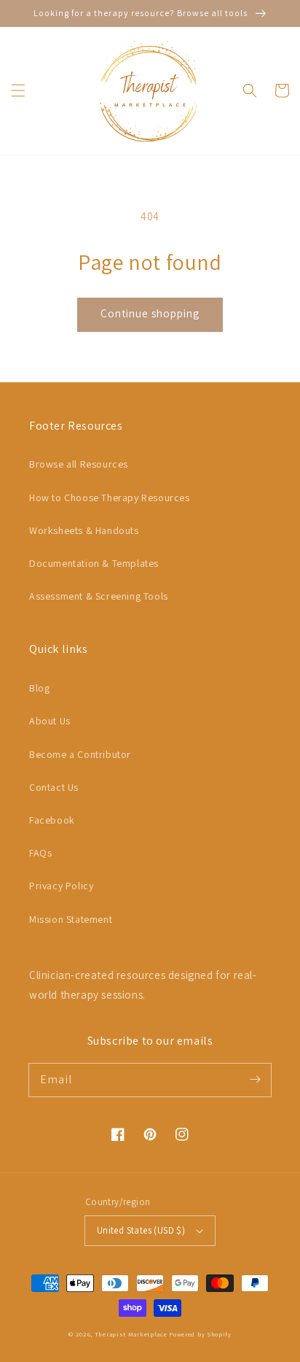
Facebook (52, 820)
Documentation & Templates (94, 563)
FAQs (40, 852)
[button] (18, 90)
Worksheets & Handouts (84, 530)
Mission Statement (70, 919)
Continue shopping (150, 313)
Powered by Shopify (200, 1334)
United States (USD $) (141, 1230)
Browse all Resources (78, 464)
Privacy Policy (61, 885)
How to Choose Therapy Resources (109, 497)
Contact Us (54, 787)
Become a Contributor (80, 754)
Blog (39, 687)
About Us (50, 720)
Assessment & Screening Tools (98, 596)
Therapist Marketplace (131, 1334)
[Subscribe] (255, 1080)
